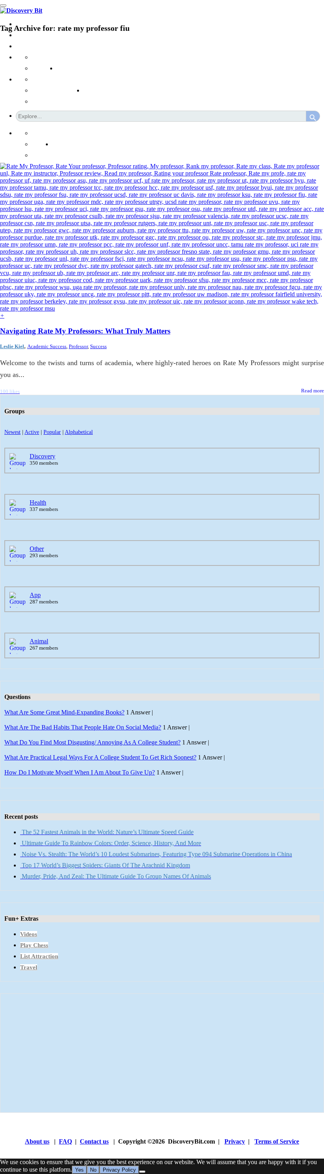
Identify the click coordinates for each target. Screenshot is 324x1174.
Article (40, 90)
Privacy (234, 1141)
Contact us (94, 1141)
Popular (52, 432)
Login (59, 144)
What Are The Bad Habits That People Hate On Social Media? (82, 727)
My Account (68, 133)
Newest (12, 432)
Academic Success (46, 346)
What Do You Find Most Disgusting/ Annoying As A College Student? (92, 742)
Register (42, 155)
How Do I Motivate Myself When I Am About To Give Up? (79, 772)
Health (38, 502)
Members (27, 35)
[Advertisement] (162, 1053)
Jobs (62, 68)
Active (31, 432)
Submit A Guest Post (57, 79)
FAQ (65, 1141)
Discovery (42, 456)
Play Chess (34, 945)
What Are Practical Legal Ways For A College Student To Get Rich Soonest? (100, 757)
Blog (89, 79)
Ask (37, 57)
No (93, 1170)
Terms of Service (276, 1141)
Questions (44, 68)
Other (37, 548)
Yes (79, 1170)
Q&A (64, 57)
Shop (89, 90)
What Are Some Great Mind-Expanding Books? (64, 712)
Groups (25, 46)
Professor (78, 346)
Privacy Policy (119, 1170)
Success (98, 346)
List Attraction (39, 956)
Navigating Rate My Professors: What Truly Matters (85, 331)
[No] (142, 1171)
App (35, 595)
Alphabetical (79, 432)
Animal (39, 641)
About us (37, 1141)
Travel (28, 967)
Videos (28, 934)
